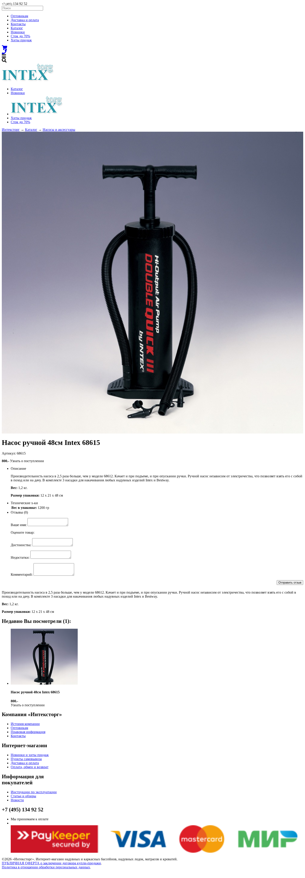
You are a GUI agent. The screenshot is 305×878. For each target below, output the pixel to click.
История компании (25, 724)
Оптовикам (19, 16)
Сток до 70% (20, 36)
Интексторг (11, 129)
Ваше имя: (19, 525)
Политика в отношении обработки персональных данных (46, 867)
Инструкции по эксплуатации (34, 792)
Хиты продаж (21, 40)
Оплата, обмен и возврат (29, 767)
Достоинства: (21, 545)
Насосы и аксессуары (59, 129)
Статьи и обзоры (23, 796)
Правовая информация (28, 732)
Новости (17, 800)
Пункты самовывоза (26, 759)
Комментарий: (22, 574)
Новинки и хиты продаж (30, 755)
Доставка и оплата (25, 20)
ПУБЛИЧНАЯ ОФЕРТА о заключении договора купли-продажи (51, 863)
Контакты (18, 24)
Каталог (17, 28)
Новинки (18, 32)
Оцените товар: (22, 532)
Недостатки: (20, 557)
